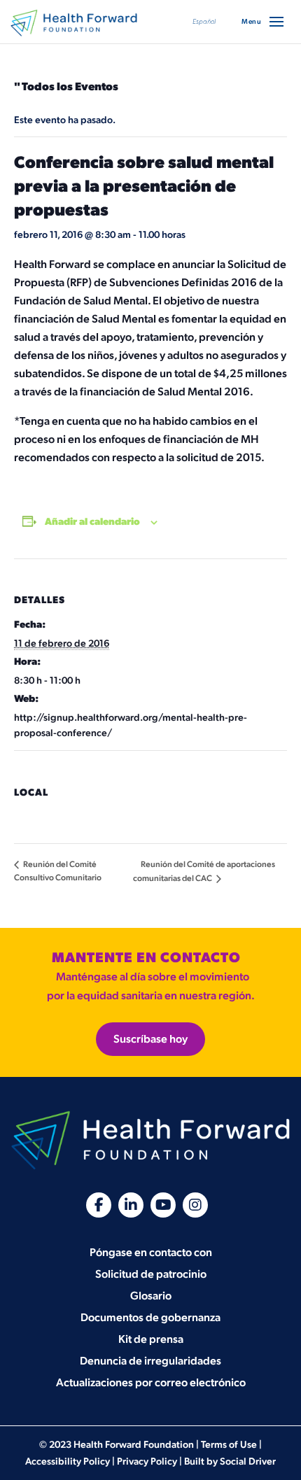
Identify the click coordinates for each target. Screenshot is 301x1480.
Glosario (151, 1296)
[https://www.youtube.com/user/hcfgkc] (163, 1205)
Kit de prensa (150, 1339)
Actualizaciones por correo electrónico (151, 1383)
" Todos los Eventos (66, 87)
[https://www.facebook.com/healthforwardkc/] (98, 1205)
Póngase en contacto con (151, 1253)
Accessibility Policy (67, 1461)
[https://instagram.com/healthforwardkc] (195, 1205)
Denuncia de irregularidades (150, 1361)
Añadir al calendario (92, 522)
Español (204, 21)
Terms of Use (229, 1445)
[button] (277, 22)
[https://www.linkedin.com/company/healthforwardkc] (131, 1205)
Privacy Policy (147, 1461)
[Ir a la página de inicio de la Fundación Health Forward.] (73, 23)
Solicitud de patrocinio (150, 1274)
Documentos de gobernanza (150, 1318)
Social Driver (248, 1461)
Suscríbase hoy (150, 1039)
